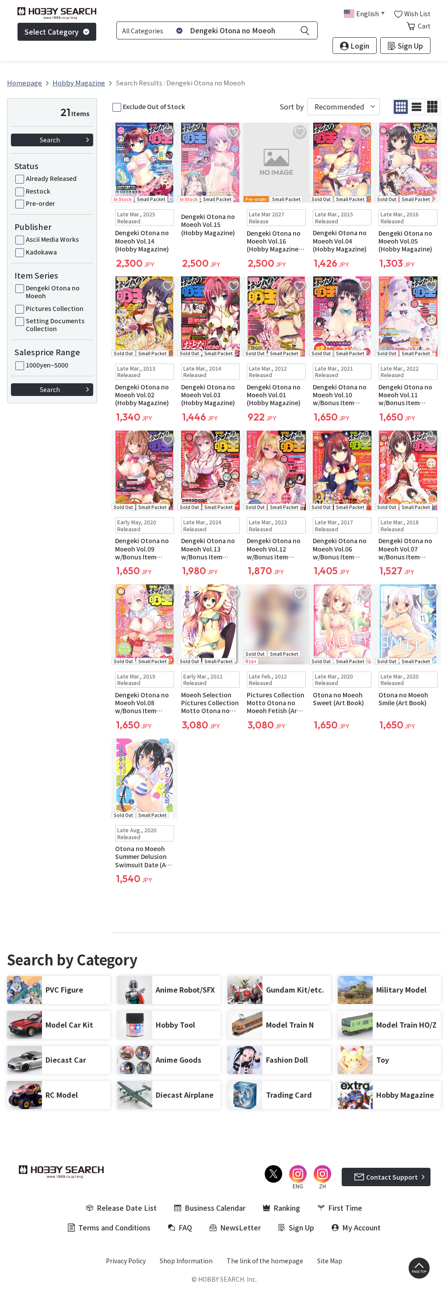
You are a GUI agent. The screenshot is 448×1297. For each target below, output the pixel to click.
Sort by (292, 106)
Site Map (329, 1261)
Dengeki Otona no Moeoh (53, 292)
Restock (38, 191)
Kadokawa (41, 252)
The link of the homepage (265, 1261)
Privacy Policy (126, 1261)
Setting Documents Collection (55, 324)
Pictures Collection (55, 308)
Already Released (51, 178)
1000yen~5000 (47, 365)
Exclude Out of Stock (154, 106)
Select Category (51, 31)
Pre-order (40, 203)
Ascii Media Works (52, 239)
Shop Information (186, 1261)
